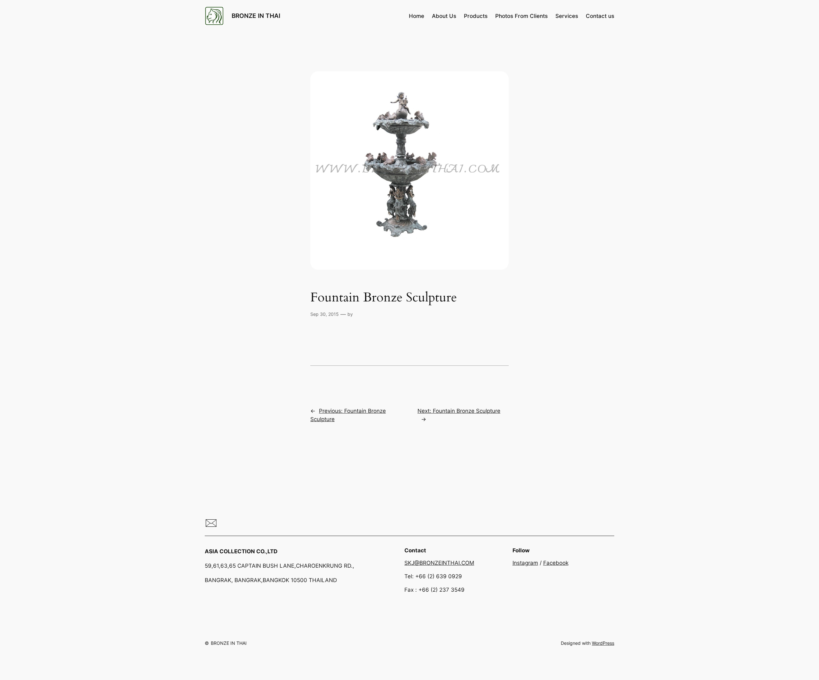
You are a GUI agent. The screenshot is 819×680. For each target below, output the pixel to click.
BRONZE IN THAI (256, 16)
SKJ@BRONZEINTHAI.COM (439, 563)
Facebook (556, 563)
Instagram (525, 563)
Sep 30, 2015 (324, 314)
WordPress (603, 643)
